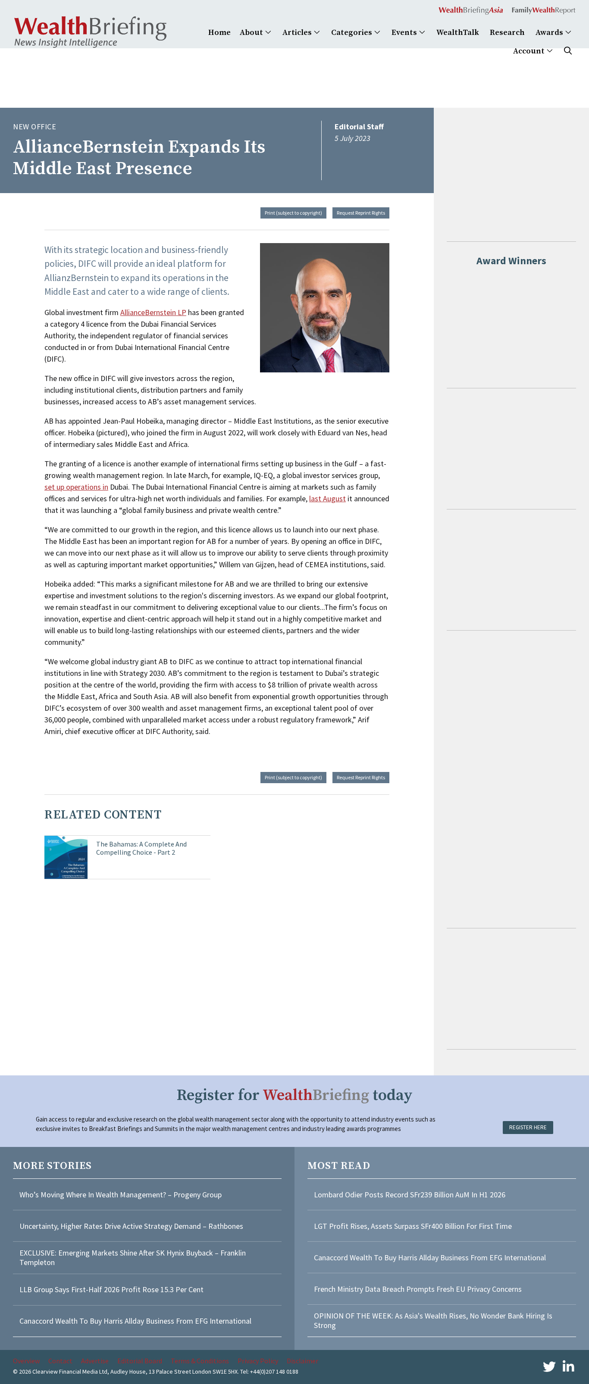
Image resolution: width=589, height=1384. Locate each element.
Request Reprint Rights (361, 212)
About (252, 32)
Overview (26, 1360)
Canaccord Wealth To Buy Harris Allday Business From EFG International (135, 1321)
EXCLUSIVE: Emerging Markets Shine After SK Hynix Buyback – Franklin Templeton (132, 1257)
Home (219, 32)
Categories (352, 32)
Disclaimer (302, 1360)
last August (327, 498)
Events (405, 32)
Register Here (528, 1127)
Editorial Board (139, 1360)
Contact (60, 1360)
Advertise (95, 1360)
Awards (550, 32)
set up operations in (76, 487)
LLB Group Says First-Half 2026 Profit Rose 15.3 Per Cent (111, 1289)
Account (529, 51)
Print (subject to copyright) (293, 212)
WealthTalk (457, 32)
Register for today (295, 1095)
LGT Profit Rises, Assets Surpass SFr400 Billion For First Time (414, 1226)
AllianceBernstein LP (153, 312)
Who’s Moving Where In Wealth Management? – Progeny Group (120, 1195)
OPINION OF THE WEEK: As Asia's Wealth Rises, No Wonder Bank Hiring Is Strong (433, 1320)
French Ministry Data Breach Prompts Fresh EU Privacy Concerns (418, 1289)
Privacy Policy (258, 1360)
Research (507, 32)
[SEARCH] (568, 51)
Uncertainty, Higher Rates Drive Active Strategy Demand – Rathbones (131, 1226)
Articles (297, 32)
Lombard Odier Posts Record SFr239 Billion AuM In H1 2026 (409, 1195)
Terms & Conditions (200, 1360)
